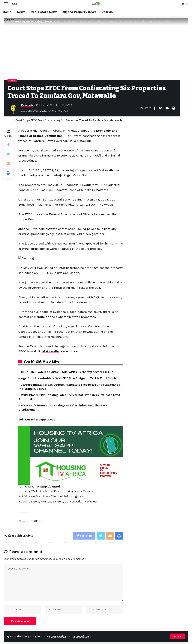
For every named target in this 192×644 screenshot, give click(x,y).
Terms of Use (80, 636)
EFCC (37, 521)
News (12, 80)
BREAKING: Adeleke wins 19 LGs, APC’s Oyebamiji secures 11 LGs (67, 372)
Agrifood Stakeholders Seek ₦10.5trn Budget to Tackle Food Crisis (68, 378)
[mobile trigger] (7, 3)
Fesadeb (27, 105)
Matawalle (50, 351)
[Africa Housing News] (96, 4)
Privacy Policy (57, 636)
